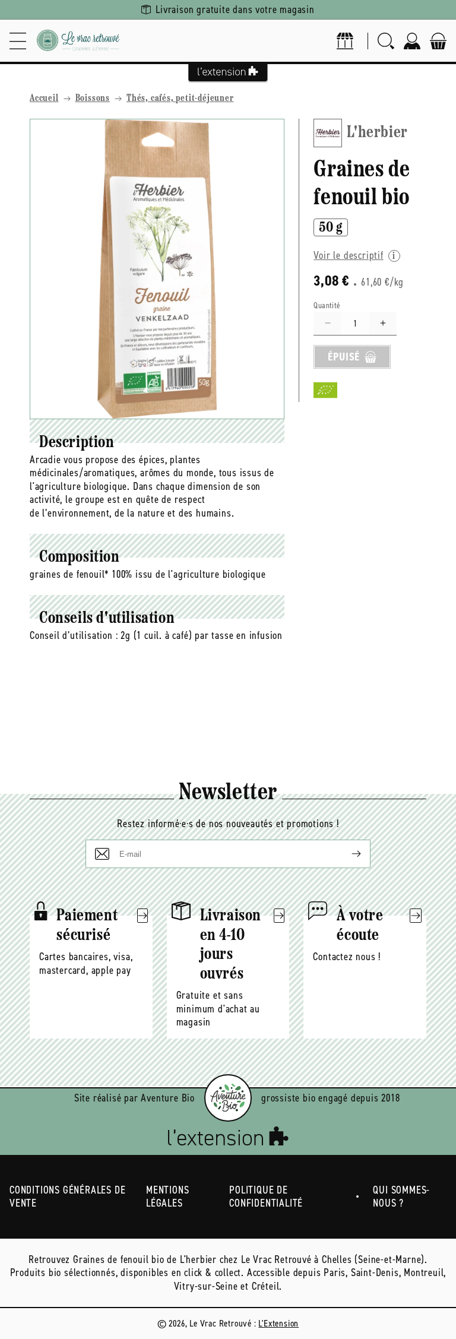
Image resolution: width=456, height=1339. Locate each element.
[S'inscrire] (346, 854)
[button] (18, 41)
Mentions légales (167, 1197)
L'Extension (278, 1323)
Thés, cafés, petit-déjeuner (180, 98)
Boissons (92, 98)
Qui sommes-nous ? (401, 1197)
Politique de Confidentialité (266, 1197)
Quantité (327, 305)
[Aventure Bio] (228, 1098)
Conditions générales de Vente (67, 1197)
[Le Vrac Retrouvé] (78, 40)
